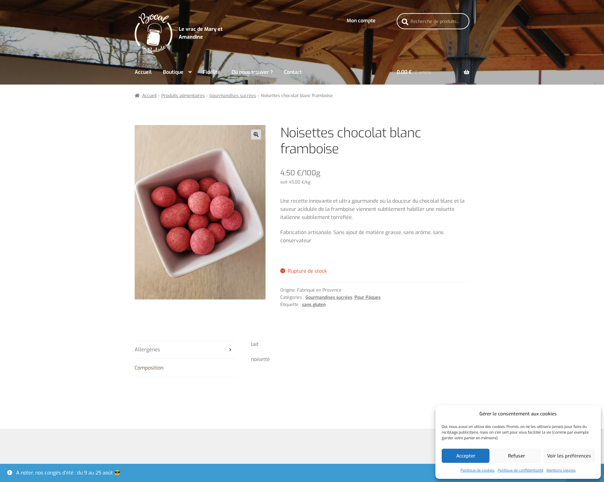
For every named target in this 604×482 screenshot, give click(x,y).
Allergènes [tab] (147, 349)
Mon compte (361, 20)
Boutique (173, 72)
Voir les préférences (569, 456)
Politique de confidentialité (520, 470)
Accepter (465, 456)
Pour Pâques (368, 297)
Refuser (516, 456)
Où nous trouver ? (252, 72)
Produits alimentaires (183, 96)
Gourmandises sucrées (233, 96)
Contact (293, 72)
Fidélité (211, 72)
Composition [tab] (149, 367)
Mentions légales (561, 470)
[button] (256, 134)
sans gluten (314, 305)
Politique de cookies (478, 470)
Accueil (143, 72)
